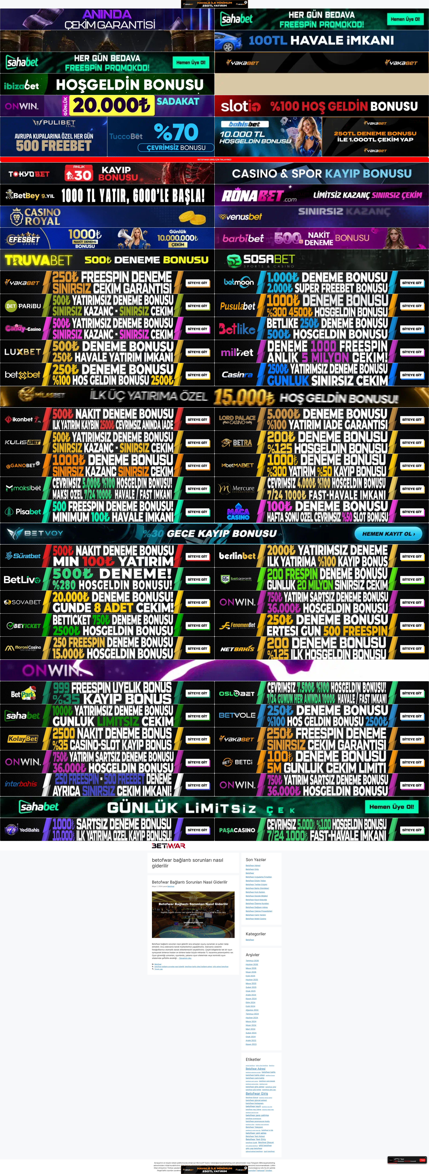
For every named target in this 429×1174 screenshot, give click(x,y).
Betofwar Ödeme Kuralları (257, 903)
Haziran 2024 (252, 1018)
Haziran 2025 (252, 980)
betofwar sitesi (250, 1124)
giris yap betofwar (254, 1148)
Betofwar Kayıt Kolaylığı (256, 900)
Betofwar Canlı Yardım (256, 915)
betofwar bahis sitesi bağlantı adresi (198, 966)
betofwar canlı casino (252, 1081)
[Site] (107, 282)
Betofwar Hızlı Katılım (255, 892)
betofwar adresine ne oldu (253, 1072)
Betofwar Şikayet (266, 1142)
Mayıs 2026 (251, 968)
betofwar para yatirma (257, 1115)
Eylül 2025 (250, 976)
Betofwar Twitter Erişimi (256, 884)
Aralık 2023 (251, 1040)
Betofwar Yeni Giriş (256, 1139)
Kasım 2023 (251, 1044)
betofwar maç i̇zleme (253, 1109)
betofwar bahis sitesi (255, 1075)
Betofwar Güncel (252, 1097)
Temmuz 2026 (252, 961)
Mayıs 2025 (251, 983)
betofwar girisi (270, 1087)
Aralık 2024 (251, 995)
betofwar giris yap (269, 1090)
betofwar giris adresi (255, 1087)
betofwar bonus (270, 1075)
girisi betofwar (265, 1145)
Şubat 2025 (251, 987)
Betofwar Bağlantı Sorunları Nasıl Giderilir (189, 882)
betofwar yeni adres (256, 1133)
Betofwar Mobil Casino (256, 919)
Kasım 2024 (251, 999)
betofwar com (263, 1084)
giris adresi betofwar (220, 966)
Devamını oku (185, 958)
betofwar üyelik (251, 1142)
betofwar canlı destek (267, 1081)
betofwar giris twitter (253, 1090)
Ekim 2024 (250, 1002)
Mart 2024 (250, 1029)
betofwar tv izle (267, 1130)
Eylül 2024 (250, 1006)
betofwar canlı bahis (255, 1078)
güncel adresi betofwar (254, 1151)
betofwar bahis (268, 1072)
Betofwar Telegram (254, 1127)
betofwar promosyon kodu (258, 1121)
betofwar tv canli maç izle (253, 1130)
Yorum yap (159, 969)
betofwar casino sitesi (252, 1084)
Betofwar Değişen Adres (257, 907)
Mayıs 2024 (251, 1021)
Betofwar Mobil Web (268, 1109)
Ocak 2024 (251, 1037)
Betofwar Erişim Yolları (256, 881)
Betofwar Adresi (253, 865)
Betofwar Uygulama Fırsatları (259, 877)
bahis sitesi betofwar (262, 1065)
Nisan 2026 (251, 972)
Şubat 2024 (251, 1033)
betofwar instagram (254, 1103)
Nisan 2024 (251, 1025)
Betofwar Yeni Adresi (255, 1136)
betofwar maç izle (267, 1106)
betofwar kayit (253, 1106)
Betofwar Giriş (252, 869)
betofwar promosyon (253, 1118)
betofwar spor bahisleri (262, 1124)
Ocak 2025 (251, 991)
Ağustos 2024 (252, 1010)
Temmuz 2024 (252, 1014)
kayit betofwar (269, 1151)
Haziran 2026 (252, 964)
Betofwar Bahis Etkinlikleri (257, 888)
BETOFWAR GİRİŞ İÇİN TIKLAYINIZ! (214, 159)
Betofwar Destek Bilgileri (257, 896)
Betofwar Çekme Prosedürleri (259, 911)
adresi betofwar (250, 1065)
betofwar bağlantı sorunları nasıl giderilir (169, 966)
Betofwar (158, 964)
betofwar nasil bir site (252, 1112)
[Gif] (214, 396)
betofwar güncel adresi (256, 1100)
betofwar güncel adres (265, 1097)
